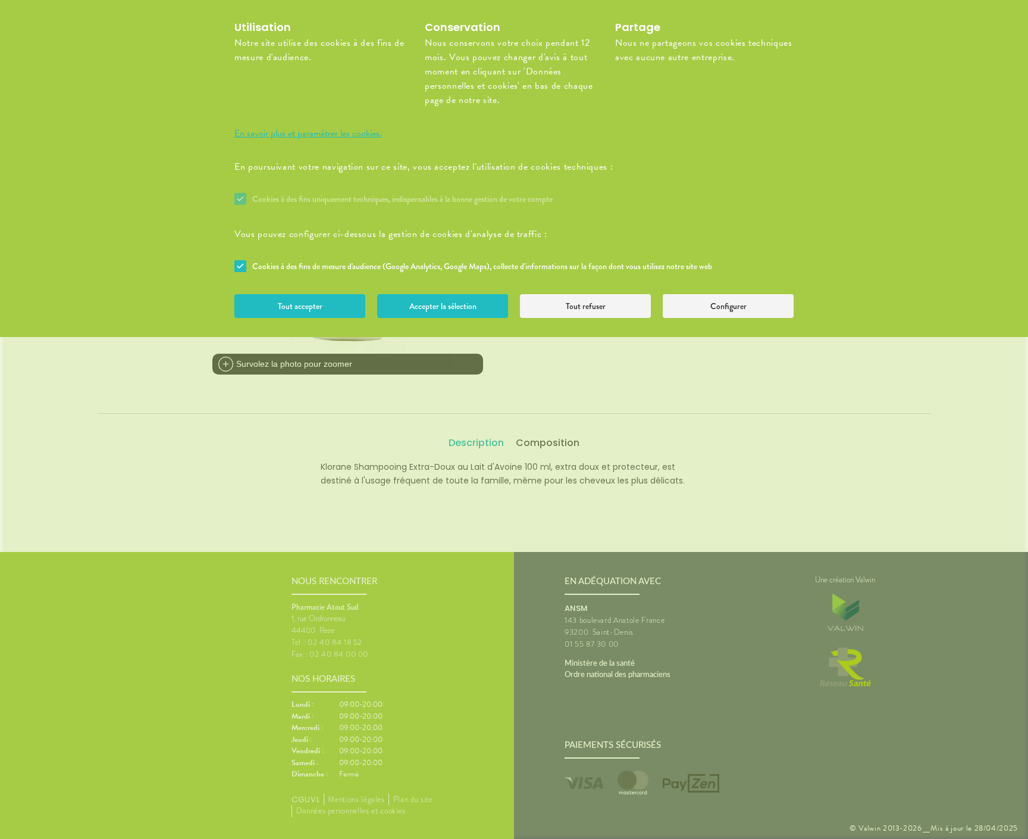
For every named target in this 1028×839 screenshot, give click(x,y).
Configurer (728, 306)
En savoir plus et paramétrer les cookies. (308, 133)
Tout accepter (300, 306)
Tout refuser (586, 306)
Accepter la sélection (443, 306)
